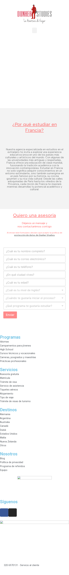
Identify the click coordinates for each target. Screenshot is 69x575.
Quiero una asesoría (34, 215)
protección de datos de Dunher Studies (34, 235)
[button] (34, 30)
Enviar (10, 314)
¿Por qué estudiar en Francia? (34, 127)
